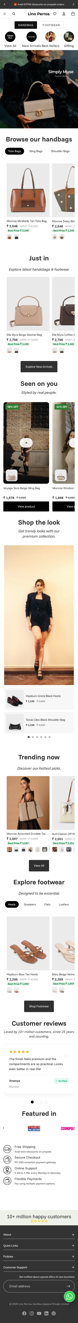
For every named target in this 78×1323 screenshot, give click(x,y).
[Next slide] (66, 201)
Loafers (64, 904)
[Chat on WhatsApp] (69, 1296)
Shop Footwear (39, 1006)
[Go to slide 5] (45, 737)
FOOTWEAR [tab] (51, 25)
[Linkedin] (46, 1313)
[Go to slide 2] (33, 737)
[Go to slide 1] (29, 737)
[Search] (13, 13)
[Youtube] (39, 1313)
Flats (47, 904)
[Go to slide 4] (41, 737)
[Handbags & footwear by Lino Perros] (39, 89)
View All (39, 865)
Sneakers (30, 904)
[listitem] (9, 237)
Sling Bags (36, 151)
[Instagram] (31, 1313)
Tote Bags (14, 151)
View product (26, 506)
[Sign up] (68, 1286)
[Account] (63, 13)
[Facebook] (24, 1313)
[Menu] (4, 14)
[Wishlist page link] (54, 13)
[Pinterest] (53, 1313)
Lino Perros (25, 1303)
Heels (12, 904)
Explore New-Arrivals (39, 367)
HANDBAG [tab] (26, 25)
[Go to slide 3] (37, 737)
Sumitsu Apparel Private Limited (51, 1303)
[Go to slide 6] (49, 737)
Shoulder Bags (60, 151)
